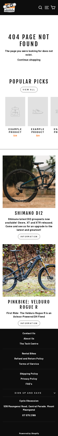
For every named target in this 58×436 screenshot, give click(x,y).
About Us (29, 338)
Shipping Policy (29, 373)
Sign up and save (28, 393)
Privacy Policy (29, 378)
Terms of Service (29, 363)
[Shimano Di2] (29, 181)
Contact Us (29, 333)
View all (29, 89)
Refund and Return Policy (29, 358)
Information (29, 236)
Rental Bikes (29, 353)
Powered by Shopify (29, 433)
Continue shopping (28, 59)
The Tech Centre (29, 343)
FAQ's (29, 383)
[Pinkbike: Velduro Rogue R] (29, 270)
